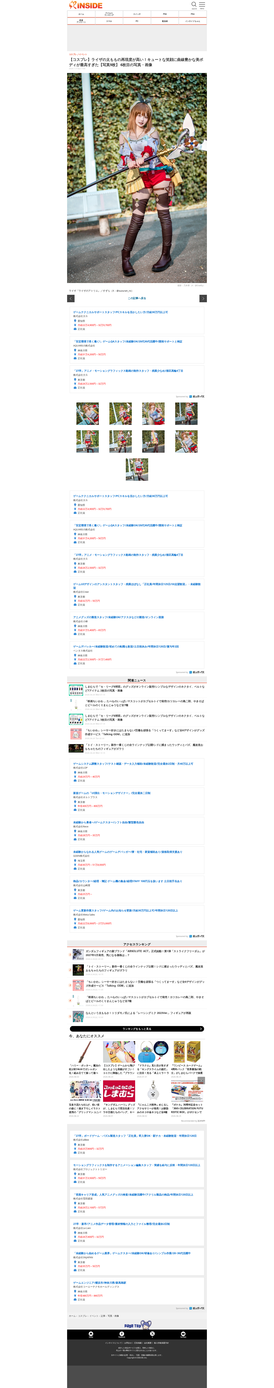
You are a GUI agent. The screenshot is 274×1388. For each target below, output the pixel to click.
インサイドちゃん (192, 21)
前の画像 (71, 298)
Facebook (121, 1337)
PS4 (193, 14)
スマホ (109, 21)
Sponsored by (182, 396)
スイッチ (137, 14)
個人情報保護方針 (161, 1343)
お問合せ (128, 1343)
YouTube (183, 1337)
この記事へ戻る (137, 298)
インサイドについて (113, 1343)
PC (137, 21)
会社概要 (148, 1343)
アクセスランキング (109, 14)
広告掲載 (138, 1343)
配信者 (165, 21)
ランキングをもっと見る (137, 1028)
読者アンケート (81, 21)
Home (91, 1337)
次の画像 (203, 298)
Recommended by (189, 1121)
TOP (137, 1325)
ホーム (81, 14)
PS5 (165, 14)
